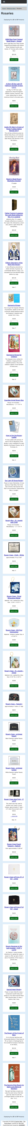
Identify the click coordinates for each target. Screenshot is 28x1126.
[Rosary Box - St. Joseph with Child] (14, 512)
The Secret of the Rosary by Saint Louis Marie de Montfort (14, 1087)
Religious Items (11, 8)
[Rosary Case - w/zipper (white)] (14, 760)
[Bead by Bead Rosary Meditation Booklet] (14, 166)
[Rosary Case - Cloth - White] (14, 547)
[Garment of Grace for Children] (14, 343)
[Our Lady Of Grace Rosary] (14, 472)
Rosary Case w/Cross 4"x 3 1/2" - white (14, 878)
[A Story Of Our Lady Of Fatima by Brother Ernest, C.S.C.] (14, 74)
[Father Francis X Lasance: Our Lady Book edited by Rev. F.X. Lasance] (14, 204)
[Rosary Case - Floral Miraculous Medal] (14, 585)
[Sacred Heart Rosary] (14, 981)
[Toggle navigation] (4, 2)
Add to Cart (14, 59)
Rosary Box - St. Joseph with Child (14, 521)
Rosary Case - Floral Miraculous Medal (14, 597)
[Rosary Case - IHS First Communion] (14, 622)
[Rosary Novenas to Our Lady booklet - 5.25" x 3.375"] (14, 934)
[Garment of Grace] (14, 298)
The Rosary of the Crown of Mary (14, 1034)
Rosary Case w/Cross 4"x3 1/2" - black (14, 908)
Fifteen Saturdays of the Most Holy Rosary (14, 263)
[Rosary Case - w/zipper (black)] (14, 726)
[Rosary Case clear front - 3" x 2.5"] (14, 793)
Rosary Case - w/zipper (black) (14, 735)
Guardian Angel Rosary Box (14, 400)
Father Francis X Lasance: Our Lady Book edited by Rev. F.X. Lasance (14, 215)
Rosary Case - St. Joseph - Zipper (14, 672)
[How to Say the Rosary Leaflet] (14, 426)
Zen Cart (21, 1123)
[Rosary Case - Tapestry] (14, 697)
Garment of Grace (14, 305)
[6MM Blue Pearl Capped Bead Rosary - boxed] (14, 31)
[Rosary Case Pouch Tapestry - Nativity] (14, 833)
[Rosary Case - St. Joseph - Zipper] (14, 660)
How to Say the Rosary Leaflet (14, 436)
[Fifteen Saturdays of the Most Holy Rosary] (14, 251)
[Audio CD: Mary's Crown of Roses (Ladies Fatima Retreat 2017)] (14, 118)
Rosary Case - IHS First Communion (14, 631)
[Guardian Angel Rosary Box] (14, 391)
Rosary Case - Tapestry (14, 704)
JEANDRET (22, 1125)
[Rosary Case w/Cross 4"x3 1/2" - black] (14, 899)
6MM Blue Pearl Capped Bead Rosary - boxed (14, 40)
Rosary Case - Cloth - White (14, 555)
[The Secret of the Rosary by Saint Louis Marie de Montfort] (14, 1073)
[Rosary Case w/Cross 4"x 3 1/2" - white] (14, 869)
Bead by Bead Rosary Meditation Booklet (14, 180)
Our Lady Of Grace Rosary (14, 480)
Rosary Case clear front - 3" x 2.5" (14, 800)
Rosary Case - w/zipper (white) (14, 769)
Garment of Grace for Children (14, 356)
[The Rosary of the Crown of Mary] (14, 1022)
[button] (25, 1118)
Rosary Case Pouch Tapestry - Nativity (14, 845)
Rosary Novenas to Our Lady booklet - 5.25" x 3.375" (14, 948)
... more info (14, 816)
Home (4, 8)
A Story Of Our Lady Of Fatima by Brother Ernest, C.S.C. (14, 85)
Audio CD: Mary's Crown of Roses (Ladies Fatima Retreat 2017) (14, 129)
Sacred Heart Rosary (14, 989)
